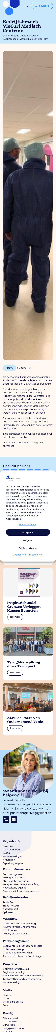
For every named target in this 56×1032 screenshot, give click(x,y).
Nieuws (32, 35)
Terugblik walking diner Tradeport (23, 664)
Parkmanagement (16, 941)
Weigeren (28, 540)
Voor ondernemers (16, 869)
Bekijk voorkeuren (28, 548)
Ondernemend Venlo (14, 35)
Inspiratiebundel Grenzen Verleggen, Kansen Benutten (24, 606)
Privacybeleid (35, 554)
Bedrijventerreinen (16, 897)
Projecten (10, 964)
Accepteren (28, 532)
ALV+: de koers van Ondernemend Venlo (25, 719)
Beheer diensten (27, 524)
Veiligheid (10, 918)
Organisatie (11, 841)
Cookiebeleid (19, 554)
